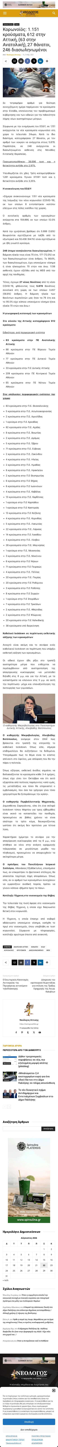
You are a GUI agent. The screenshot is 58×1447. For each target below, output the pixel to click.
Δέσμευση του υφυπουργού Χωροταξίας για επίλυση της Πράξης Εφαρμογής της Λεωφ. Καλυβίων (43, 986)
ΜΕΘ (48, 950)
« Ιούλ (5, 1280)
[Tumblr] (29, 1032)
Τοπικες (6, 1080)
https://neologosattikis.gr (29, 1024)
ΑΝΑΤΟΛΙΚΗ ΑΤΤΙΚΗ (21, 947)
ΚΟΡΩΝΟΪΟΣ (9, 950)
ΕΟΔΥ (43, 947)
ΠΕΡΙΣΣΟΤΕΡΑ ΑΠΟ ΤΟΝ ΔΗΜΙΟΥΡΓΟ (22, 1050)
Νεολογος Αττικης (13, 55)
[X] (34, 61)
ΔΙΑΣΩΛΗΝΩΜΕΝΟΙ (36, 950)
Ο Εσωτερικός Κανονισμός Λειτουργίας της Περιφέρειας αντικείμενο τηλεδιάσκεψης (15, 984)
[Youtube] (41, 1032)
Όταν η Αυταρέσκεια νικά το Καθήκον (32, 1340)
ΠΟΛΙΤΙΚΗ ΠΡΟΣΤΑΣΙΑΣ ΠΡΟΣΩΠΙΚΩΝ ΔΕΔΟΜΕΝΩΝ (41, 1439)
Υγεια (17, 24)
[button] (53, 1390)
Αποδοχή (29, 1422)
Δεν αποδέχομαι (29, 1429)
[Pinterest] (23, 1032)
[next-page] (9, 1107)
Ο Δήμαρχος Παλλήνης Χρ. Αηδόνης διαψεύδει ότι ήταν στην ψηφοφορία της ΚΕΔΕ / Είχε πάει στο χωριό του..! (26, 1331)
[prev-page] (4, 1107)
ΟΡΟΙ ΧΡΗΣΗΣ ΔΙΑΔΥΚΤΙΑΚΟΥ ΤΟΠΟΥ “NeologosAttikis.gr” (15, 1439)
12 (21, 1260)
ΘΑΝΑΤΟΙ (34, 947)
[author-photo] (29, 1016)
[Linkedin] (40, 61)
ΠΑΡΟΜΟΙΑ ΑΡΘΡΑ (12, 1046)
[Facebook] (27, 61)
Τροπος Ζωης (8, 24)
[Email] (14, 61)
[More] (47, 61)
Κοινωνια (7, 1063)
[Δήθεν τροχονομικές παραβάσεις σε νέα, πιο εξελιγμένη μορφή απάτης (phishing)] (10, 1060)
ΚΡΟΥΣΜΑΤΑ (21, 950)
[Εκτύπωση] (21, 61)
